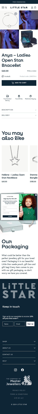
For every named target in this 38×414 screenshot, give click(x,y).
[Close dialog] (36, 195)
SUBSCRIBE (10, 216)
